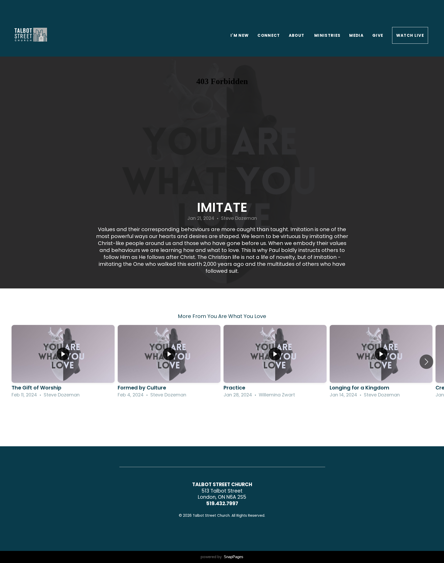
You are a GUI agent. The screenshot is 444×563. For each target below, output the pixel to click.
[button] (426, 361)
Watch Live (410, 35)
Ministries (327, 35)
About (297, 35)
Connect (268, 35)
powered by (222, 556)
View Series (222, 413)
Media (356, 35)
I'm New (239, 35)
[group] (63, 362)
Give (377, 35)
